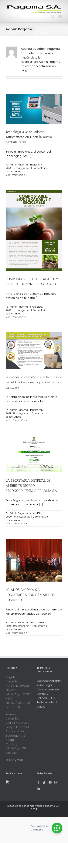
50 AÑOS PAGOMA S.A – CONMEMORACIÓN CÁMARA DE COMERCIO (30, 595)
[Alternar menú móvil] (60, 16)
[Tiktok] (44, 782)
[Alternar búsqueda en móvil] (53, 16)
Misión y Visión (15, 760)
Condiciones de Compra (48, 691)
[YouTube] (50, 782)
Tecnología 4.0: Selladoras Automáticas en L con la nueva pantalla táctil (29, 137)
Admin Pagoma (19, 164)
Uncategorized (22, 168)
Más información (15, 175)
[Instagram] (55, 782)
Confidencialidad (49, 681)
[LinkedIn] (38, 788)
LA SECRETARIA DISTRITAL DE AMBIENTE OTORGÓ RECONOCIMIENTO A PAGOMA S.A (31, 485)
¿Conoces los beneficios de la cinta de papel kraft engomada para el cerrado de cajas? (34, 382)
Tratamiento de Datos (48, 704)
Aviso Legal (44, 685)
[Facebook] (38, 782)
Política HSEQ (46, 698)
